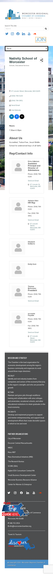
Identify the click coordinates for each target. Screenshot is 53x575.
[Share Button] (41, 60)
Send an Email (33, 181)
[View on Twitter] (22, 118)
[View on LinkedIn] (11, 118)
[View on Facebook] (16, 118)
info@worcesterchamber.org (20, 526)
